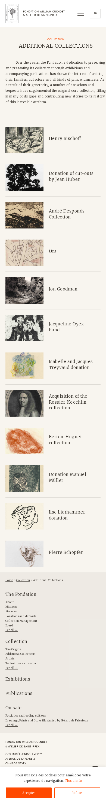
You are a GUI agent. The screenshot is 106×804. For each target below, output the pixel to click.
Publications (19, 693)
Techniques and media (20, 663)
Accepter (28, 793)
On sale (13, 707)
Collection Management (21, 621)
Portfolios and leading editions (25, 715)
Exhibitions (17, 679)
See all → (11, 630)
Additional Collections (20, 654)
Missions (11, 607)
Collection (16, 641)
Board (9, 625)
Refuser (77, 793)
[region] (53, 785)
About (9, 602)
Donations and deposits (20, 616)
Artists (9, 658)
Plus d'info (74, 781)
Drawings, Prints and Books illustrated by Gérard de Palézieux (46, 720)
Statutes (11, 611)
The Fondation (20, 594)
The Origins (13, 649)
